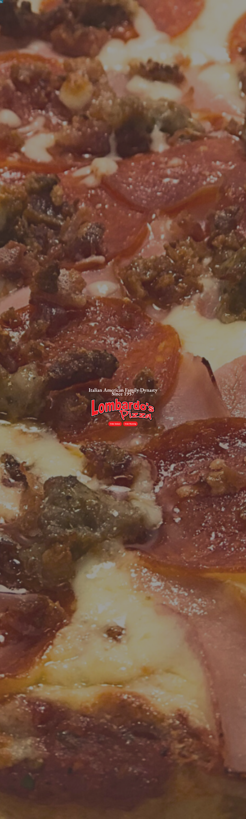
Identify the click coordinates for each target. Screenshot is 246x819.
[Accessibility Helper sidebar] (1, 1)
